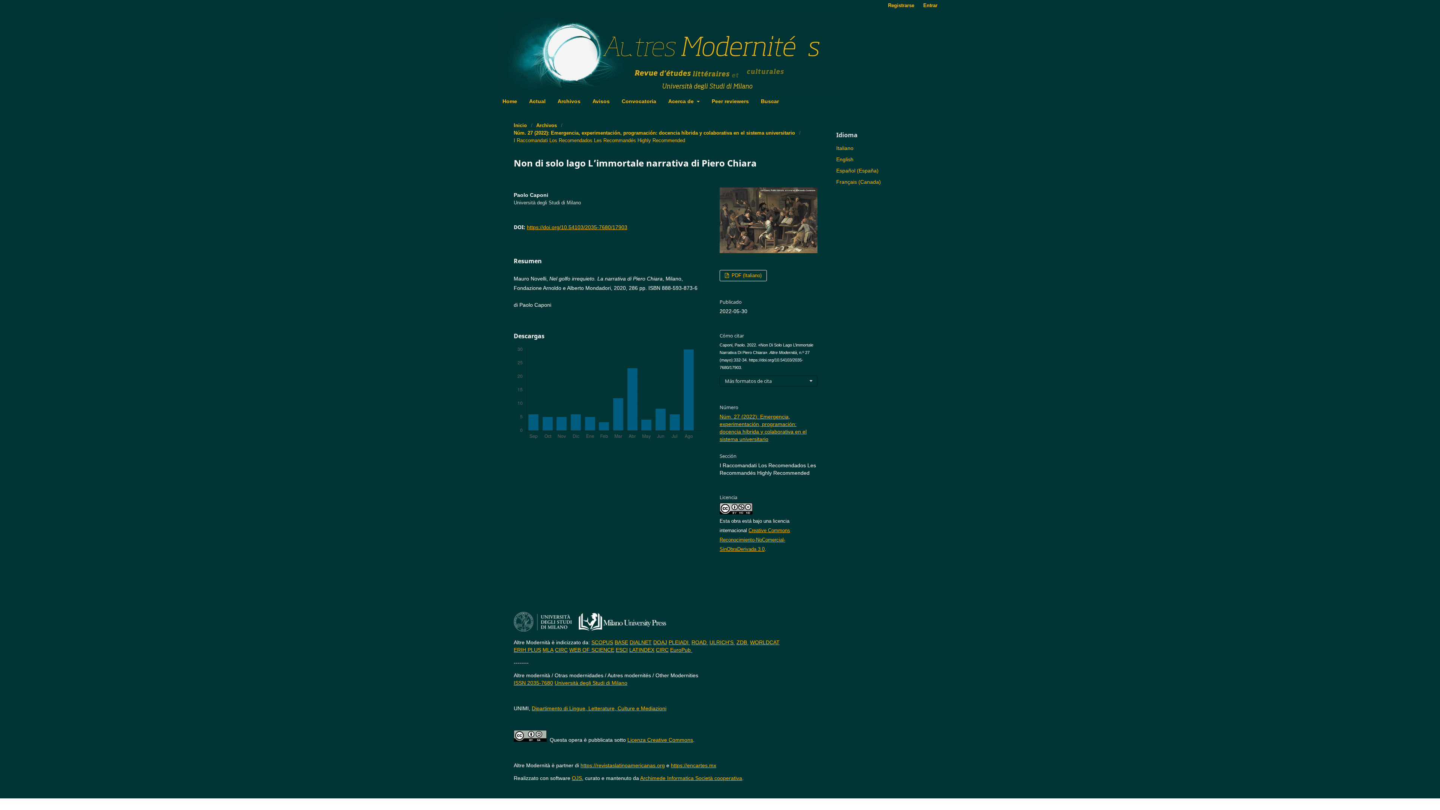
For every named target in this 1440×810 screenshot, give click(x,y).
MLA (548, 650)
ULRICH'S (722, 642)
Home (509, 101)
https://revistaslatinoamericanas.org (622, 765)
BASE (621, 642)
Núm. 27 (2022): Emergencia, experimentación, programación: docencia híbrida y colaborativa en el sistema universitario (654, 133)
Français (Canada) (858, 182)
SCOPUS (602, 642)
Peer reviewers (730, 101)
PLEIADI (679, 642)
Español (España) (857, 171)
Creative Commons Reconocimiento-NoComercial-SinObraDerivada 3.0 (755, 540)
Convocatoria (639, 101)
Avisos (601, 101)
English (845, 159)
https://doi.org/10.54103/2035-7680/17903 (577, 227)
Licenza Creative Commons (660, 740)
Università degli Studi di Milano (591, 683)
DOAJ (660, 642)
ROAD (700, 642)
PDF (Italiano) (746, 275)
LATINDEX (641, 650)
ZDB (742, 642)
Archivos (569, 101)
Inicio (520, 125)
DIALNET (641, 642)
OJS (577, 778)
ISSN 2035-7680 (533, 683)
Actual (537, 101)
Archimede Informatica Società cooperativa (691, 778)
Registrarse (901, 5)
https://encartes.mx (693, 765)
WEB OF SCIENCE (591, 650)
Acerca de (681, 101)
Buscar (770, 101)
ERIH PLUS (527, 650)
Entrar (930, 5)
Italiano (845, 148)
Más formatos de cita (748, 381)
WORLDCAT (765, 642)
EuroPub (681, 650)
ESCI (622, 650)
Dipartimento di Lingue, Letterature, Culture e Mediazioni (599, 708)
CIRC (561, 650)
